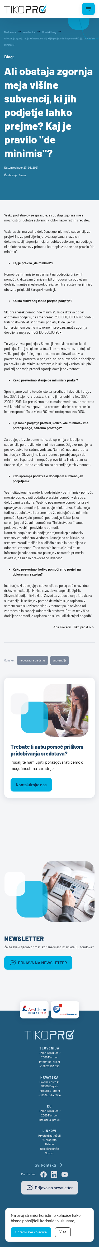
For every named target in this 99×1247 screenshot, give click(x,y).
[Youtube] (65, 1174)
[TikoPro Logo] (25, 8)
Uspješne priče (49, 1148)
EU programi (49, 1139)
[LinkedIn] (54, 1174)
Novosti (49, 1153)
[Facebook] (43, 1174)
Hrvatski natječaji (49, 1135)
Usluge (49, 1144)
